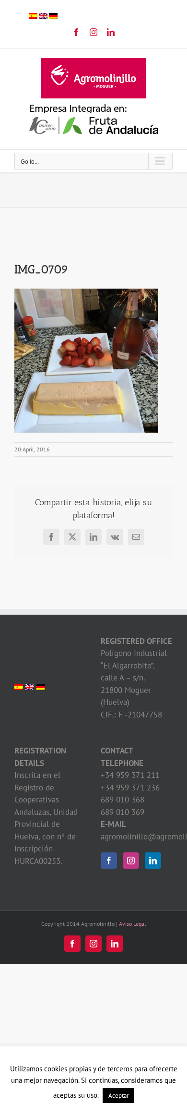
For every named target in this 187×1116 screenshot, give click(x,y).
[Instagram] (131, 860)
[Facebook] (109, 860)
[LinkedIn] (153, 860)
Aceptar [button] (118, 1096)
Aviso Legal (132, 923)
